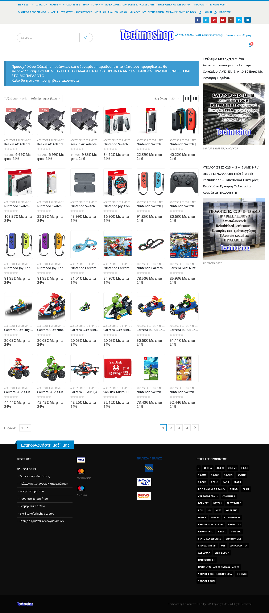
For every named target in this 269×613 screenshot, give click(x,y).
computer (228, 496)
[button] (187, 98)
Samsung (236, 531)
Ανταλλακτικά (238, 545)
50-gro (228, 475)
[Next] (195, 427)
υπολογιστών (206, 581)
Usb (223, 545)
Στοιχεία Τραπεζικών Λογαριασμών (42, 521)
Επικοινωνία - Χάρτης (239, 35)
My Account (138, 12)
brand (234, 489)
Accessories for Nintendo (20, 140)
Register (225, 12)
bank (226, 482)
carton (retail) (208, 496)
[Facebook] (198, 20)
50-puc (202, 482)
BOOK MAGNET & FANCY (211, 489)
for (200, 510)
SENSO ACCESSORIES (209, 538)
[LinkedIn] (247, 20)
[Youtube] (223, 20)
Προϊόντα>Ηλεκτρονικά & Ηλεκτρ (218, 567)
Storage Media (207, 545)
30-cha (208, 468)
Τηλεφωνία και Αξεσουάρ (174, 4)
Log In (208, 12)
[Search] (86, 37)
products (234, 524)
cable (246, 489)
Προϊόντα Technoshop (209, 4)
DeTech (217, 503)
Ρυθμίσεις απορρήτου (34, 499)
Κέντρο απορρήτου (32, 491)
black (237, 482)
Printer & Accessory (210, 524)
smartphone (233, 538)
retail (222, 531)
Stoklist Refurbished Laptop (37, 513)
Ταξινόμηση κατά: (15, 98)
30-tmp (202, 475)
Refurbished (156, 12)
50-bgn (215, 475)
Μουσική (100, 12)
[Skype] (239, 20)
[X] (206, 20)
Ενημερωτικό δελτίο (32, 506)
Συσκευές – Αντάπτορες (76, 12)
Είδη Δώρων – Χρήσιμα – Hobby (38, 4)
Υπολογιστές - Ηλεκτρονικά (215, 573)
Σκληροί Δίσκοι (118, 12)
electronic (234, 503)
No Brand (231, 510)
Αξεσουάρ (204, 552)
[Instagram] (231, 20)
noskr (202, 517)
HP (209, 510)
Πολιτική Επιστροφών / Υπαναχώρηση (44, 483)
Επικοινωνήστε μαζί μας (45, 445)
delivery (203, 503)
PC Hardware (232, 517)
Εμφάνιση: (160, 98)
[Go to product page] (118, 120)
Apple (54, 12)
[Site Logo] (108, 26)
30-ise (244, 468)
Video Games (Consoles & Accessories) (130, 4)
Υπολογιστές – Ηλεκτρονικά (81, 4)
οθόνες (242, 573)
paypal (215, 517)
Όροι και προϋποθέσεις (35, 476)
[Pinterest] (214, 20)
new (218, 510)
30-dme (232, 468)
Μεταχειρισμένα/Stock (181, 12)
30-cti (220, 468)
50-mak (241, 475)
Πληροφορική (206, 559)
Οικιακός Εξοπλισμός (32, 12)
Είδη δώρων (222, 552)
